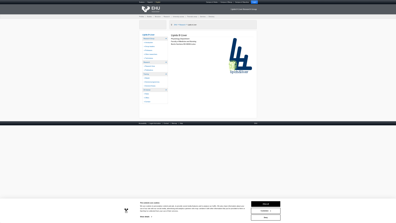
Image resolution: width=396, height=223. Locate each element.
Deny (266, 217)
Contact (166, 123)
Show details (144, 217)
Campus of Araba (212, 2)
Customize (264, 211)
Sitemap (174, 123)
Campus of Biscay (226, 2)
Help (181, 123)
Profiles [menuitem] (141, 16)
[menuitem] (142, 2)
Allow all (266, 204)
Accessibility (143, 123)
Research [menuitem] (167, 16)
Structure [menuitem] (158, 16)
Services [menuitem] (203, 16)
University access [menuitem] (178, 16)
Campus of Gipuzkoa (242, 2)
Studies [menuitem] (149, 16)
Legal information (155, 123)
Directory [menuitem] (211, 16)
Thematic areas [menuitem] (192, 16)
